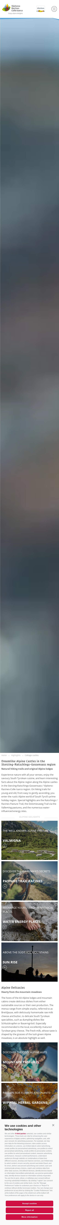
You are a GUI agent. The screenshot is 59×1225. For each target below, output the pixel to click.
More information (30, 1217)
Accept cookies (29, 1203)
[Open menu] (54, 9)
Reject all (29, 1210)
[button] (53, 1125)
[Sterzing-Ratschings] (17, 9)
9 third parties (20, 1134)
